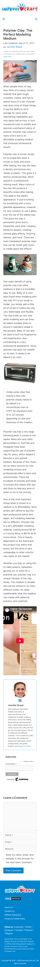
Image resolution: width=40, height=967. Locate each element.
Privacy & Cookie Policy (14, 919)
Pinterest (28, 930)
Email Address (11, 764)
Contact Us (9, 911)
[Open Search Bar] (36, 19)
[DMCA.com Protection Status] (12, 900)
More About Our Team (23, 746)
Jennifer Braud (16, 705)
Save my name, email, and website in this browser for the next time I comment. (20, 858)
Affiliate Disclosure (12, 915)
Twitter (28, 927)
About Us (8, 907)
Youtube (19, 930)
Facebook (18, 927)
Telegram (8, 933)
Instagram (8, 930)
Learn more (7, 57)
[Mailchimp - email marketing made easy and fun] (18, 781)
